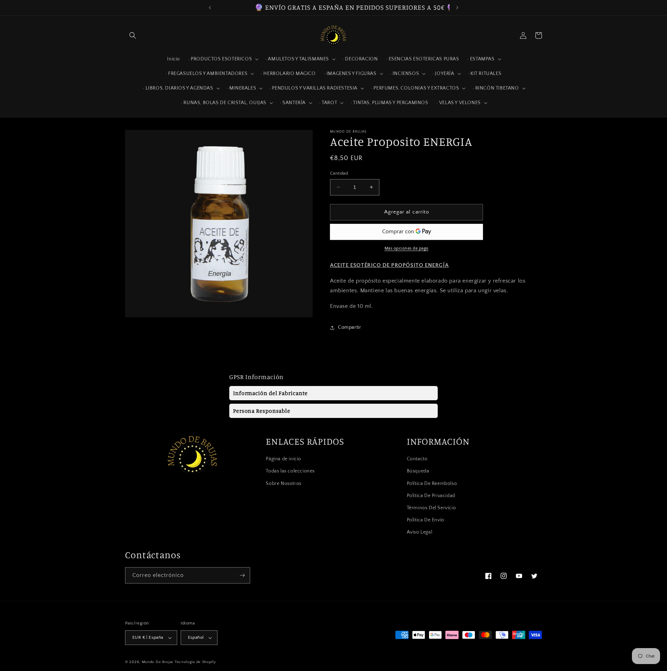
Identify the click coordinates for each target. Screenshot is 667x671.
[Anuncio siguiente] (457, 7)
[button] (132, 35)
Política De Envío (425, 520)
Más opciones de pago (407, 248)
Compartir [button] (349, 327)
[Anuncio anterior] (209, 7)
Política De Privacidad (431, 495)
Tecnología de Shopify (195, 662)
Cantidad (339, 173)
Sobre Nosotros (283, 483)
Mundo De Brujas (158, 662)
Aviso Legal (420, 532)
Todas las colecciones (290, 471)
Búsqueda (418, 471)
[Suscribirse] (242, 575)
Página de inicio (283, 459)
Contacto (417, 459)
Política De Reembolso (432, 483)
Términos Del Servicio (431, 508)
